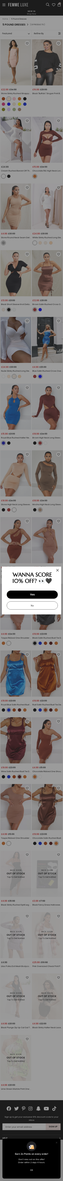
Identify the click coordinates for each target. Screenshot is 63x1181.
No (32, 605)
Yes (32, 594)
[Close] (57, 570)
